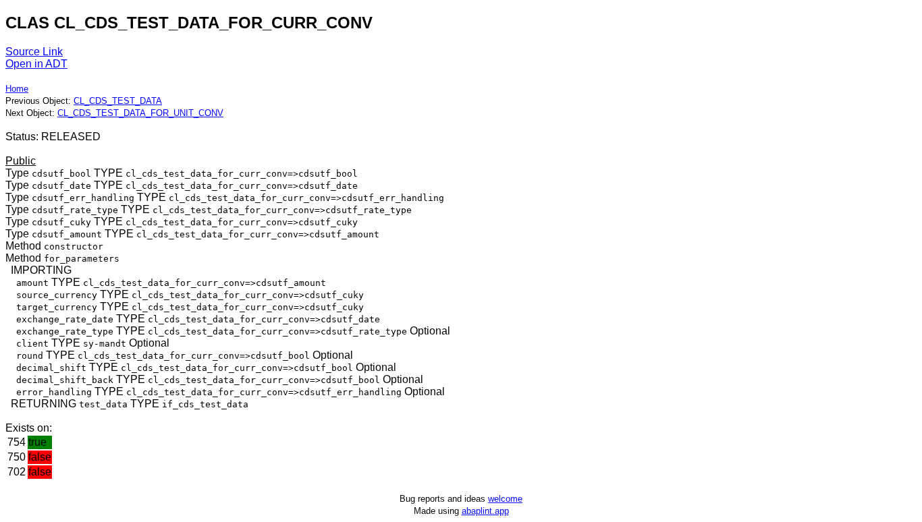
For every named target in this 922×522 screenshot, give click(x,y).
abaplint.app (485, 511)
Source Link (34, 51)
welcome (505, 499)
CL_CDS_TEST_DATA (118, 101)
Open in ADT (36, 63)
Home (16, 89)
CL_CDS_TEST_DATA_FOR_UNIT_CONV (140, 113)
